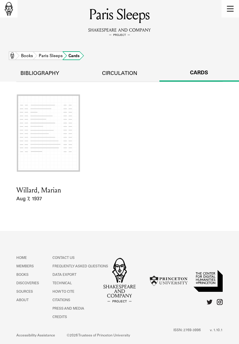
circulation (119, 73)
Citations (61, 300)
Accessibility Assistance (35, 335)
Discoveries (27, 283)
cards (199, 73)
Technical (62, 283)
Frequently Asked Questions (80, 266)
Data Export (64, 275)
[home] (8, 8)
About (22, 300)
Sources (24, 292)
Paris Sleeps (51, 56)
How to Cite (63, 292)
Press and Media (68, 308)
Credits (59, 317)
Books (27, 56)
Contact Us (63, 258)
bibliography (39, 73)
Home (12, 56)
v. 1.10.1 (216, 330)
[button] (230, 8)
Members (25, 266)
